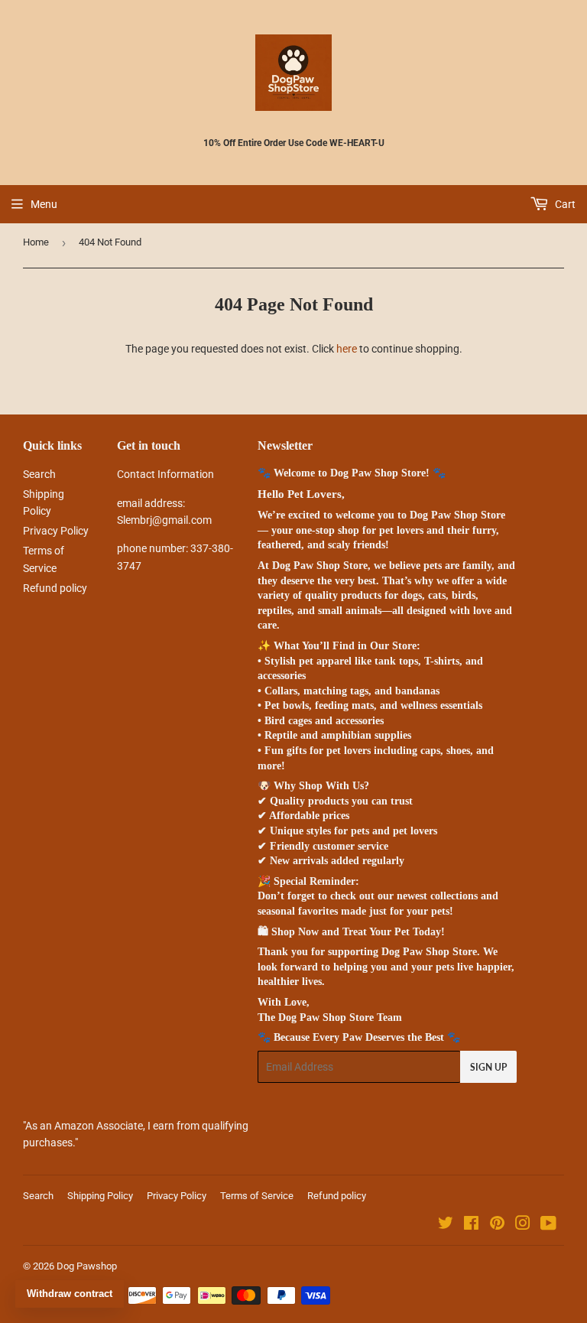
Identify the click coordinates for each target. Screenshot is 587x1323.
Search (39, 474)
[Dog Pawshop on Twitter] (445, 1225)
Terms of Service (257, 1195)
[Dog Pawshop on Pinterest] (497, 1225)
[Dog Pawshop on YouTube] (548, 1225)
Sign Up (488, 1067)
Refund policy (55, 588)
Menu (44, 204)
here (346, 349)
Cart (564, 204)
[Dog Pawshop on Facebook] (471, 1225)
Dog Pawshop (87, 1266)
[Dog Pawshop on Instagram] (522, 1225)
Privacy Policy (56, 531)
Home (36, 242)
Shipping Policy (100, 1195)
